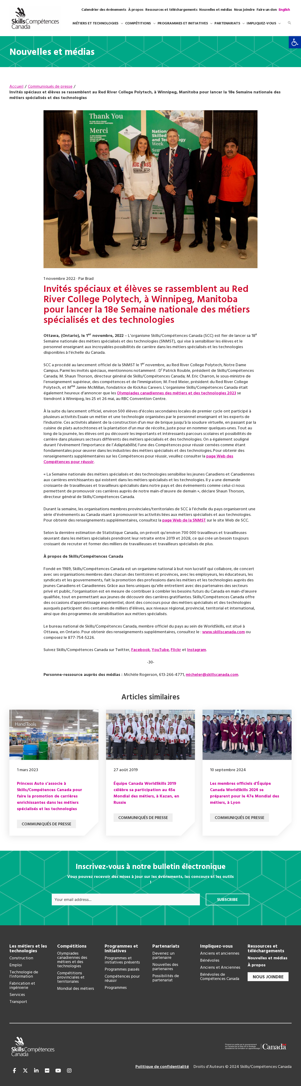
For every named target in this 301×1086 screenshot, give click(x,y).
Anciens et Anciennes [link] (220, 968)
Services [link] (17, 995)
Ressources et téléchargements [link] (266, 948)
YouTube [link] (160, 650)
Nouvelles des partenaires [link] (165, 967)
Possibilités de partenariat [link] (165, 978)
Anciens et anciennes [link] (219, 954)
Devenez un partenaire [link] (163, 956)
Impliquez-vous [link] (216, 946)
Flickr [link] (176, 650)
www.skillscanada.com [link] (223, 632)
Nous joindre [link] (268, 977)
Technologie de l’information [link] (23, 974)
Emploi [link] (15, 965)
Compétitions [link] (72, 946)
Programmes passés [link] (122, 970)
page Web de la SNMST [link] (184, 520)
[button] (121, 23)
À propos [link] (256, 965)
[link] (295, 42)
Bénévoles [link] (209, 961)
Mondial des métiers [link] (75, 989)
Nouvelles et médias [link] (267, 958)
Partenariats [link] (165, 946)
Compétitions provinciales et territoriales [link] (70, 977)
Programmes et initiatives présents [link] (122, 960)
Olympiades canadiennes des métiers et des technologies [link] (72, 960)
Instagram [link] (196, 650)
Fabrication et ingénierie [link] (22, 986)
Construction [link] (21, 958)
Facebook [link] (140, 650)
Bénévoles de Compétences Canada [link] (219, 977)
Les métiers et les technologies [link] (28, 948)
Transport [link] (18, 1002)
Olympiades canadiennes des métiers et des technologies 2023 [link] (176, 393)
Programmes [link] (116, 988)
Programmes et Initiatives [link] (121, 948)
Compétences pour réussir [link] (122, 979)
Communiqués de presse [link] (46, 824)
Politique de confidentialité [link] (162, 1066)
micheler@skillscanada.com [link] (212, 674)
